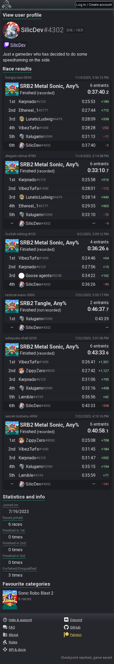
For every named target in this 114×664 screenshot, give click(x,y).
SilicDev (18, 44)
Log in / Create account (94, 5)
